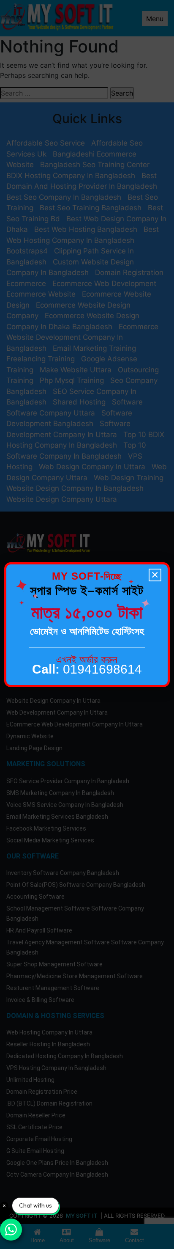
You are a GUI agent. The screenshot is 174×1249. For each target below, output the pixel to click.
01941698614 (87, 669)
